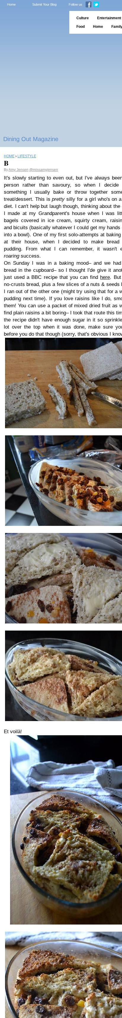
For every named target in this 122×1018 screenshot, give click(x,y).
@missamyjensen (43, 170)
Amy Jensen (18, 170)
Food (80, 27)
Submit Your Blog (44, 4)
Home (11, 4)
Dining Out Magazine (30, 139)
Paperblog (32, 22)
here (105, 277)
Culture (82, 18)
